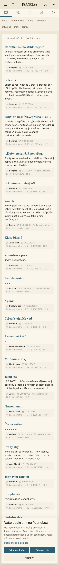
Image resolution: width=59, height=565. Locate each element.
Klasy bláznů (13, 237)
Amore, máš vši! (15, 336)
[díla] (6, 13)
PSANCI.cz (29, 4)
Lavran (12, 288)
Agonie (9, 301)
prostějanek (14, 464)
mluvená (6, 26)
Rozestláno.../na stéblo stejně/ (24, 47)
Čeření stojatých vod (18, 318)
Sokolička (13, 265)
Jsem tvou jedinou (17, 476)
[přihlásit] (46, 4)
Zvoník (9, 201)
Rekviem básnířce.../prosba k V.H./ (28, 116)
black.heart (14, 364)
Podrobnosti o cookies (16, 542)
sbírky (25, 26)
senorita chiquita (17, 346)
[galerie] (41, 13)
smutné (18, 71)
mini (16, 26)
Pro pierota (12, 494)
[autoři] (18, 13)
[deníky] (29, 13)
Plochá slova (32, 38)
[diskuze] (53, 13)
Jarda (12, 394)
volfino (12, 434)
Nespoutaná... (14, 406)
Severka (13, 67)
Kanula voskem (15, 278)
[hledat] (13, 4)
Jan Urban (14, 242)
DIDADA (13, 188)
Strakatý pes (15, 306)
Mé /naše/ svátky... (17, 359)
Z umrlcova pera (16, 255)
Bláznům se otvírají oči (20, 183)
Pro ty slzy (12, 447)
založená (41, 20)
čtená (30, 20)
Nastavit (29, 557)
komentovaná (17, 20)
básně (12, 71)
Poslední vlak (13, 517)
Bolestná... (12, 80)
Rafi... (12, 225)
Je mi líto (11, 376)
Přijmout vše (42, 550)
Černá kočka (13, 424)
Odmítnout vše (17, 550)
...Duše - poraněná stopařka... (24, 153)
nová (4, 20)
